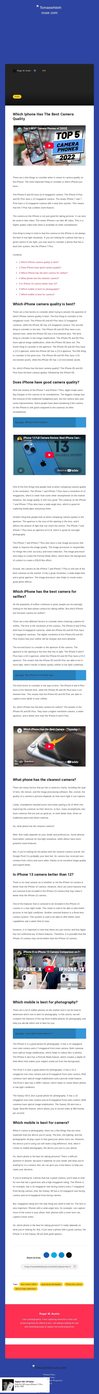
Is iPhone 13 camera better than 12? (38, 284)
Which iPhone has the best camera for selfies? (43, 273)
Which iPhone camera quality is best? (39, 262)
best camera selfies (29, 1284)
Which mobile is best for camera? (37, 294)
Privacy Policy (49, 1375)
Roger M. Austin (49, 1313)
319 (44, 71)
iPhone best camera (74, 1284)
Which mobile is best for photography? (39, 289)
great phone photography (51, 1284)
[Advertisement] (49, 37)
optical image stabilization (25, 1289)
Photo (17, 97)
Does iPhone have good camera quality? (40, 267)
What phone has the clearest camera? (39, 278)
